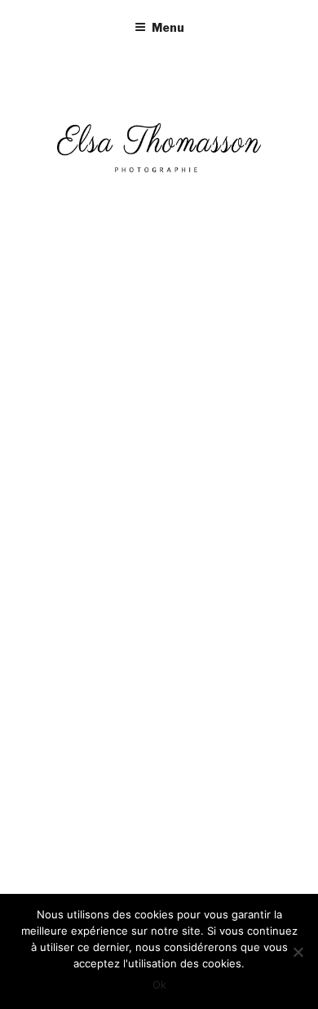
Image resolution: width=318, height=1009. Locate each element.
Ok (159, 984)
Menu (168, 27)
